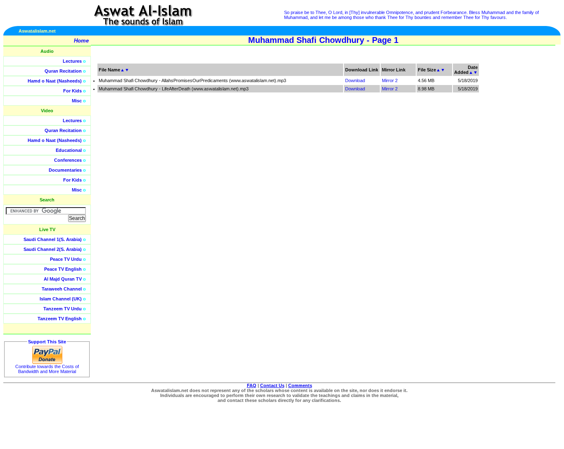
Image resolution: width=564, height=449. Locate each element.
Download (355, 80)
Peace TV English (63, 269)
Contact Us (272, 385)
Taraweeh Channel (62, 288)
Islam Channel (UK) (61, 298)
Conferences (68, 160)
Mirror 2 (390, 80)
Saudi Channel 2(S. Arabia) (53, 249)
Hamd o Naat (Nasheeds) (55, 80)
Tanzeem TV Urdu (62, 308)
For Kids (72, 90)
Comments (300, 385)
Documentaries (65, 170)
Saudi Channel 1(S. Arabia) (53, 239)
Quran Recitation (63, 71)
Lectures (72, 61)
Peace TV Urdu (66, 259)
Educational (69, 150)
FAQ (251, 385)
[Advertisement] (525, 186)
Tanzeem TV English (60, 318)
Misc (77, 100)
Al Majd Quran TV (63, 278)
